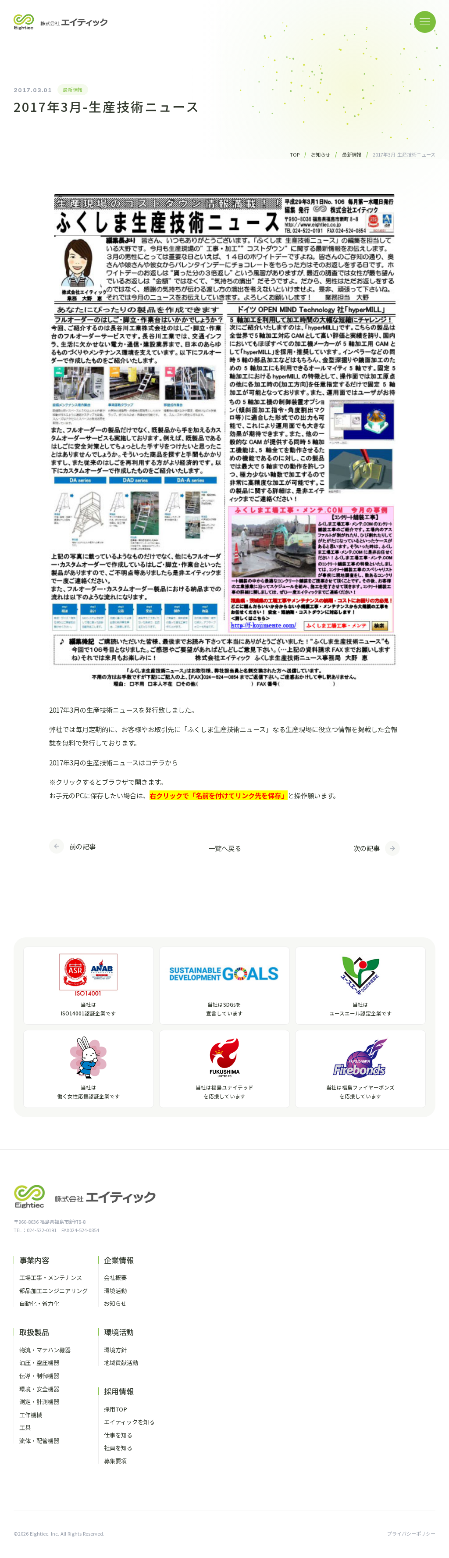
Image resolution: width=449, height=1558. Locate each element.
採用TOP (115, 1409)
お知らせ (115, 1303)
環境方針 (115, 1350)
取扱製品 (34, 1332)
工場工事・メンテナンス (50, 1277)
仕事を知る (118, 1435)
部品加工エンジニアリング (53, 1291)
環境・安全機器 (39, 1389)
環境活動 (115, 1291)
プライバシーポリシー (411, 1533)
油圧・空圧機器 (39, 1362)
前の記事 (82, 846)
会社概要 (115, 1277)
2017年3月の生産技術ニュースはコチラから (113, 762)
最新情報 (73, 89)
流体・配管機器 (39, 1441)
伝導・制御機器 (39, 1376)
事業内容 (34, 1260)
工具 (25, 1427)
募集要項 (115, 1461)
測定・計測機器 (39, 1401)
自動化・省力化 (39, 1303)
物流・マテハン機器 (45, 1350)
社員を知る (118, 1448)
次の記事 (366, 848)
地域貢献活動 (121, 1362)
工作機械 (30, 1415)
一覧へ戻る (224, 848)
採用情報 (119, 1391)
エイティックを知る (129, 1422)
